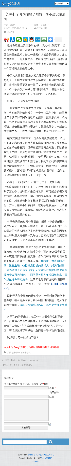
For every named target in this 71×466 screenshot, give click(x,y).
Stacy (12, 25)
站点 (51, 396)
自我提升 (45, 25)
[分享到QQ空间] (25, 39)
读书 (14, 352)
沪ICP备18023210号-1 (44, 455)
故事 (18, 352)
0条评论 (10, 32)
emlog (31, 455)
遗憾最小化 (26, 352)
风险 (9, 352)
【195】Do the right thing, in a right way (21, 360)
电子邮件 (55, 392)
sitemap (35, 462)
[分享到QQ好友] (31, 39)
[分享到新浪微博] (6, 39)
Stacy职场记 (11, 4)
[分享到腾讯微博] (37, 39)
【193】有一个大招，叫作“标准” (16, 365)
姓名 (52, 388)
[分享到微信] (19, 39)
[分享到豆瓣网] (44, 39)
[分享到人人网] (12, 39)
